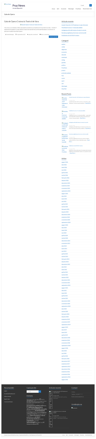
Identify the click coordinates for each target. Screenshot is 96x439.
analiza (63, 44)
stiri (63, 83)
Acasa (53, 8)
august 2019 (65, 327)
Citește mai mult (53, 36)
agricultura (37, 399)
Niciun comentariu (45, 34)
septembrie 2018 (66, 345)
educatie (30, 34)
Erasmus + (29, 411)
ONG (28, 415)
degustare (64, 49)
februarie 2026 (65, 178)
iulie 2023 (64, 246)
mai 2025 (64, 201)
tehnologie (64, 86)
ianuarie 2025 (65, 212)
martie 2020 (65, 311)
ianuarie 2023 (65, 261)
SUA (38, 420)
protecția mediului (66, 73)
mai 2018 (64, 353)
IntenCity (35, 414)
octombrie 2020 (66, 303)
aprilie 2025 (65, 204)
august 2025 (65, 193)
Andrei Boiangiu (10, 34)
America (42, 399)
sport (63, 81)
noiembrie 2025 (66, 185)
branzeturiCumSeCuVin (35, 405)
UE (43, 422)
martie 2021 (65, 298)
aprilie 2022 (65, 272)
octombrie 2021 (66, 282)
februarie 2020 (65, 314)
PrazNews (78, 8)
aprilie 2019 (65, 335)
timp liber (64, 88)
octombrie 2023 (66, 243)
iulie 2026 (64, 164)
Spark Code (7, 399)
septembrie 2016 (66, 377)
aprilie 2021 (65, 295)
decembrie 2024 (66, 214)
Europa (33, 411)
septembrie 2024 (66, 222)
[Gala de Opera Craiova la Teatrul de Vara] (31, 24)
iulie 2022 (64, 267)
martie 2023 (65, 256)
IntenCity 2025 (41, 414)
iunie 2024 (64, 230)
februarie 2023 (65, 259)
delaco (29, 409)
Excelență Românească (9, 393)
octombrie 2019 (66, 322)
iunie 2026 (64, 167)
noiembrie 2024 (66, 217)
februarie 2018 (65, 358)
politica (63, 65)
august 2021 (65, 288)
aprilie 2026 (65, 172)
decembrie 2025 (66, 183)
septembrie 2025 (66, 191)
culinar (63, 47)
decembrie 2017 (66, 361)
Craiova (30, 407)
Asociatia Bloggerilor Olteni (41, 401)
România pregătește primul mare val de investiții (74, 33)
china (45, 405)
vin (37, 424)
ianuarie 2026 (65, 180)
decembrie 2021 (66, 280)
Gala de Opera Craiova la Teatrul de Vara (21, 21)
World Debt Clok (87, 8)
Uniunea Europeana (31, 424)
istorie (45, 413)
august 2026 (65, 162)
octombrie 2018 (66, 343)
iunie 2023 (64, 248)
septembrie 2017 (66, 366)
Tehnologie (71, 8)
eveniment (35, 34)
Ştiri (58, 8)
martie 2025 (65, 206)
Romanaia (42, 419)
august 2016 (65, 379)
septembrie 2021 (66, 285)
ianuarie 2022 (65, 277)
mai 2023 (64, 251)
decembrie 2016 (66, 369)
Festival (28, 412)
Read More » (88, 103)
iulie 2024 (64, 227)
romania (30, 420)
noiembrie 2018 (66, 340)
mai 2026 (64, 170)
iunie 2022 (64, 269)
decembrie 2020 (66, 301)
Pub (63, 75)
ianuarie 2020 (65, 316)
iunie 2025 (64, 198)
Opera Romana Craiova (37, 415)
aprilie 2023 (65, 253)
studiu (35, 420)
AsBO (5, 391)
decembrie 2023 (66, 240)
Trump (41, 422)
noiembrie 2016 (66, 371)
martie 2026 (65, 175)
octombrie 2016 (66, 374)
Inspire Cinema (36, 412)
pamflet (64, 62)
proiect (63, 70)
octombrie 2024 (66, 219)
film (31, 412)
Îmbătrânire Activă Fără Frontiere (70, 35)
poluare (32, 417)
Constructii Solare (8, 401)
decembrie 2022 (66, 264)
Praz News (19, 5)
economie (64, 52)
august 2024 (65, 225)
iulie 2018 (64, 350)
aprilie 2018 (65, 356)
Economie (63, 8)
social (63, 78)
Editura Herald (7, 396)
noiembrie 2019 (66, 319)
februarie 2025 (65, 209)
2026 (28, 399)
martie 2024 (65, 238)
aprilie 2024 (65, 235)
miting (63, 60)
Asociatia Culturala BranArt (33, 402)
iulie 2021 (64, 290)
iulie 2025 (64, 196)
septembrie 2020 (66, 306)
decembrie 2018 (66, 337)
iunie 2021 (64, 293)
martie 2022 (65, 274)
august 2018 (65, 348)
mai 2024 (64, 233)
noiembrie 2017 (66, 364)
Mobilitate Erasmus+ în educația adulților (72, 27)
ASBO (34, 401)
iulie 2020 (64, 309)
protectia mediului (33, 419)
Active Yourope (31, 399)
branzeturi (32, 404)
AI (40, 399)
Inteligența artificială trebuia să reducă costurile (74, 30)
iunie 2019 (64, 332)
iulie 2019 (64, 329)
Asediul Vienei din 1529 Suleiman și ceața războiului (75, 25)
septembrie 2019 (66, 324)
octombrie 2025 (66, 188)
